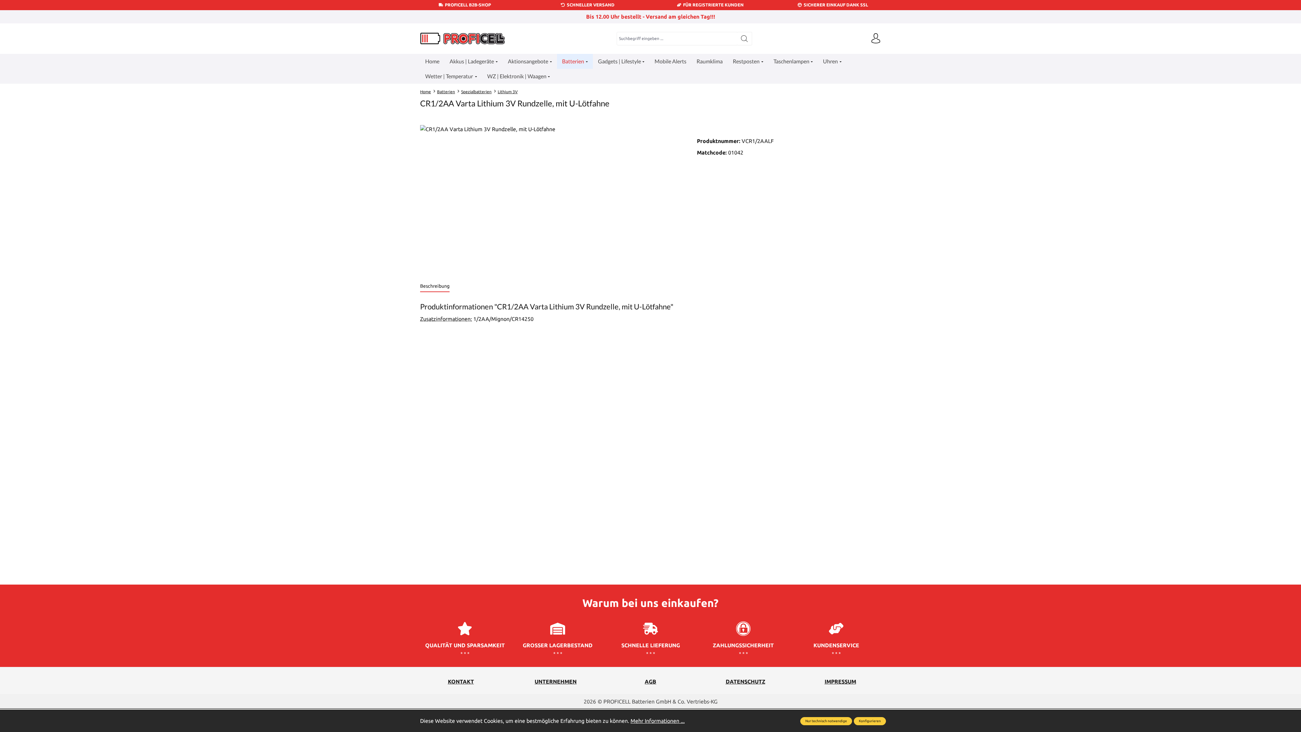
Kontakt (461, 681)
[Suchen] (744, 38)
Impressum (840, 681)
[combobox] (677, 38)
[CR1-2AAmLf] (551, 198)
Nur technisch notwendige (826, 721)
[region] (551, 198)
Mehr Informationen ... (658, 721)
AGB (650, 681)
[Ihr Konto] (876, 38)
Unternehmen (556, 681)
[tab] (435, 286)
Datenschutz (745, 681)
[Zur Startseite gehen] (462, 38)
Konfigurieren (870, 721)
